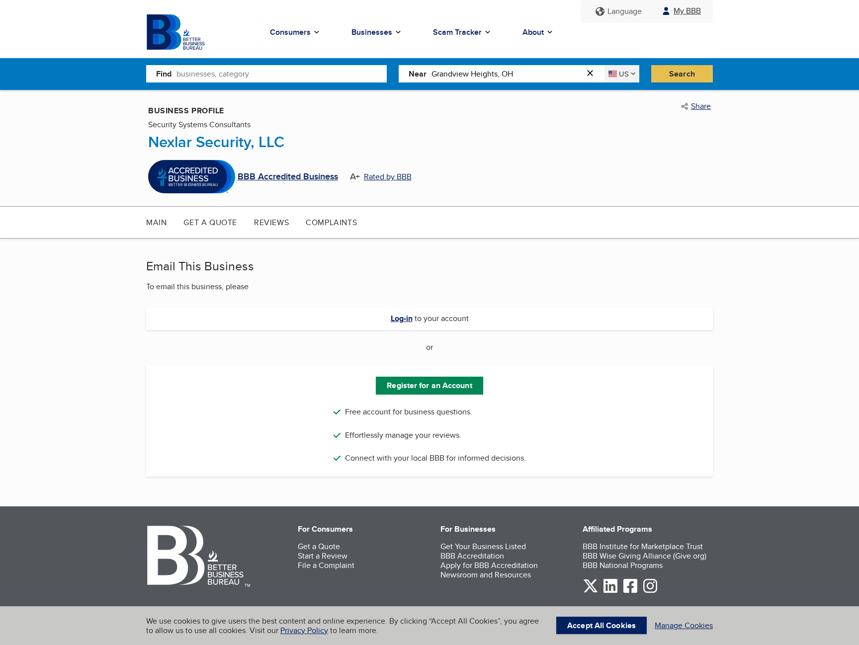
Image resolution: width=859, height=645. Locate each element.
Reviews (271, 222)
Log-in (402, 318)
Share (701, 106)
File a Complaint (326, 565)
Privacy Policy (304, 630)
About (533, 32)
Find (164, 74)
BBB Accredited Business (288, 176)
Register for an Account (429, 385)
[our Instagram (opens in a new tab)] (650, 591)
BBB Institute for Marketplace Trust (643, 546)
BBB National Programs (623, 565)
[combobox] (281, 73)
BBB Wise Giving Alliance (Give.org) (644, 556)
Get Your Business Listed (483, 546)
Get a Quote (210, 222)
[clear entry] (593, 73)
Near (418, 74)
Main (156, 222)
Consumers (290, 32)
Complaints (331, 222)
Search (682, 74)
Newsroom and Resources (485, 574)
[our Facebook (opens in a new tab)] (630, 591)
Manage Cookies (684, 625)
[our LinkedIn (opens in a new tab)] (610, 591)
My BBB (687, 10)
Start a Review (322, 556)
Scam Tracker (457, 32)
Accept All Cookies (601, 625)
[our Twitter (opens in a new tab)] (591, 591)
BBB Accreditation (472, 556)
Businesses (371, 32)
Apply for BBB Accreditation (489, 565)
